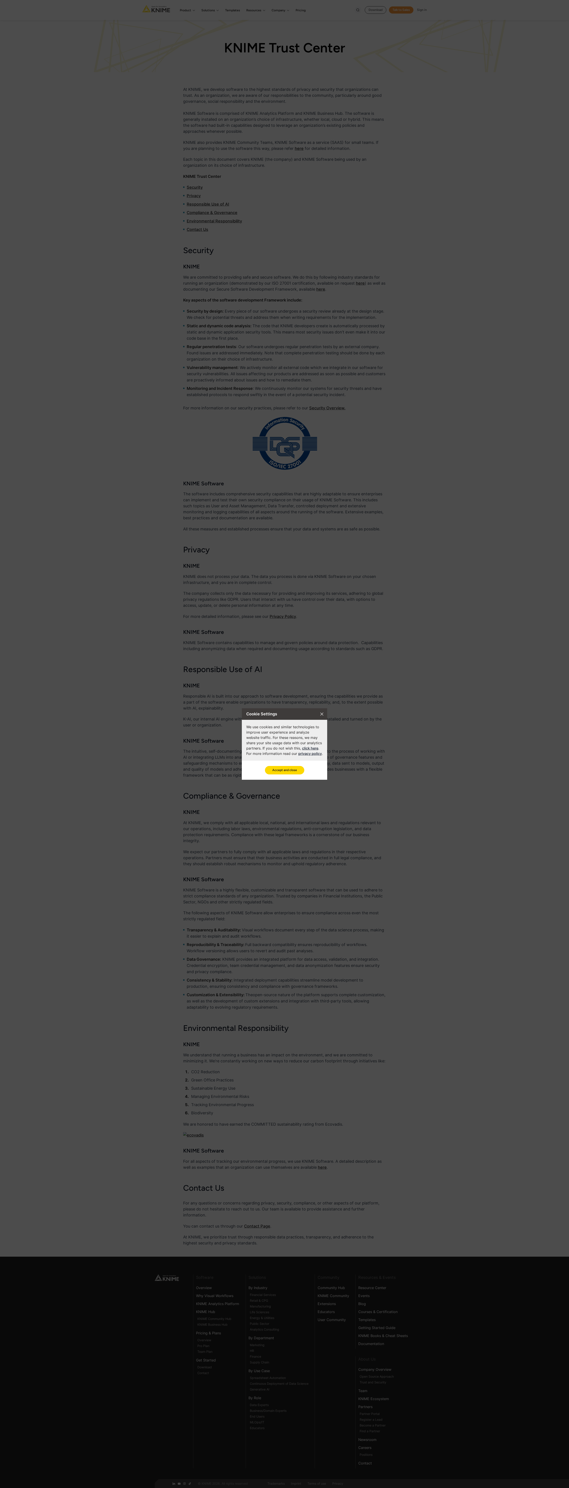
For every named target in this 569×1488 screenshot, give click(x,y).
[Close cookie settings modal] (322, 714)
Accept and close (284, 770)
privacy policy (310, 753)
